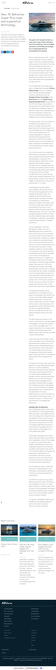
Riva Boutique (34, 608)
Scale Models (34, 611)
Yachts (50, 2)
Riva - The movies (8, 611)
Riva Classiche (34, 618)
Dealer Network (8, 623)
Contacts (6, 626)
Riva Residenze (35, 613)
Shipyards (6, 616)
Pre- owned (7, 630)
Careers (6, 635)
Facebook (33, 630)
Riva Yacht (7, 8)
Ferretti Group (7, 658)
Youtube (33, 635)
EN (54, 2)
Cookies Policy (32, 649)
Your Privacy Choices (32, 668)
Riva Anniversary (35, 616)
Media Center (7, 633)
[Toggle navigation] (4, 2)
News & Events (15, 8)
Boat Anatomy (7, 618)
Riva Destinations (8, 613)
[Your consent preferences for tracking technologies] (1, 502)
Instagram (34, 633)
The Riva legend (8, 608)
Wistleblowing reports (10, 638)
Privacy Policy (5, 649)
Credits (4, 652)
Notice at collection (19, 668)
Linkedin (33, 638)
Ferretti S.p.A (29, 658)
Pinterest (33, 640)
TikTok (32, 645)
